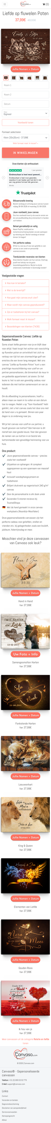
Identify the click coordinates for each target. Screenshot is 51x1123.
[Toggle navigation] (4, 4)
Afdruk (4, 1120)
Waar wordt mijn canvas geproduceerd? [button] (26, 304)
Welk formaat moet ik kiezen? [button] (21, 319)
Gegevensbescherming (10, 1104)
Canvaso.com (29, 1063)
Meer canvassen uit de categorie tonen (25, 1041)
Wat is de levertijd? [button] (16, 290)
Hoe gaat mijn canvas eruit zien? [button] (22, 297)
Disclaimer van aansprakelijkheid (14, 1108)
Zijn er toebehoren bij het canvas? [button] (23, 312)
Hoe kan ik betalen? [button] (16, 283)
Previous (3, 177)
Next (47, 177)
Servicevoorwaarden (9, 1112)
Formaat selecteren (11, 132)
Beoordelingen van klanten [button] (23, 326)
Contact (5, 1096)
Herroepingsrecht (8, 1116)
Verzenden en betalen (10, 1100)
